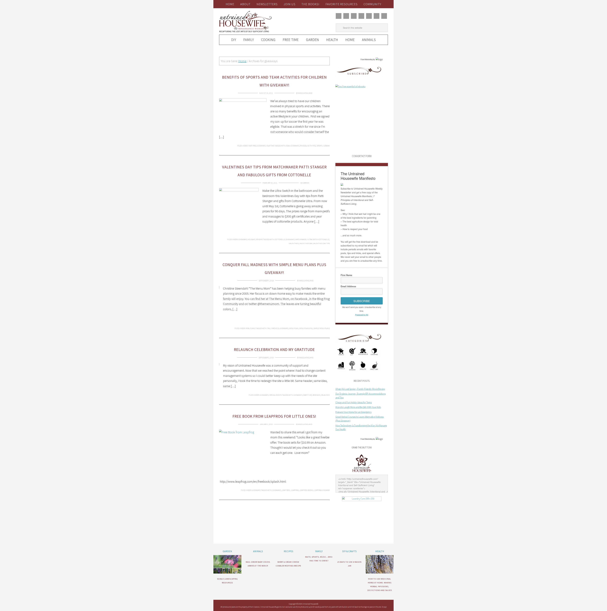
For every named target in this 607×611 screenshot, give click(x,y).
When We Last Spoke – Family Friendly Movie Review (360, 388)
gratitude (307, 395)
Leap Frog (286, 490)
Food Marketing (367, 59)
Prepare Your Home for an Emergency (353, 412)
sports (319, 145)
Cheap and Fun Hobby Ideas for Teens (353, 402)
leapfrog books (306, 490)
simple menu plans (321, 328)
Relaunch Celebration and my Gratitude (274, 349)
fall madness (273, 328)
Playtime (270, 145)
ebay (288, 145)
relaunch (325, 395)
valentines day (305, 243)
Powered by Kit (361, 314)
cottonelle (280, 239)
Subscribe (361, 301)
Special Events (275, 395)
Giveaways (261, 145)
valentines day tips (321, 243)
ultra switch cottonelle (318, 239)
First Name (346, 275)
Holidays (251, 239)
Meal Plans (250, 328)
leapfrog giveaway (322, 490)
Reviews (259, 239)
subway (326, 145)
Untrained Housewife (254, 21)
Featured (252, 145)
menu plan (293, 328)
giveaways (295, 145)
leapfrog (295, 490)
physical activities (308, 145)
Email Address (348, 286)
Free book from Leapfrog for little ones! (274, 416)
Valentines (294, 243)
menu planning (306, 328)
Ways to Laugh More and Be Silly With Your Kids (358, 407)
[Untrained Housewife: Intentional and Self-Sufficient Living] (362, 472)
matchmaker (300, 239)
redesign (316, 395)
